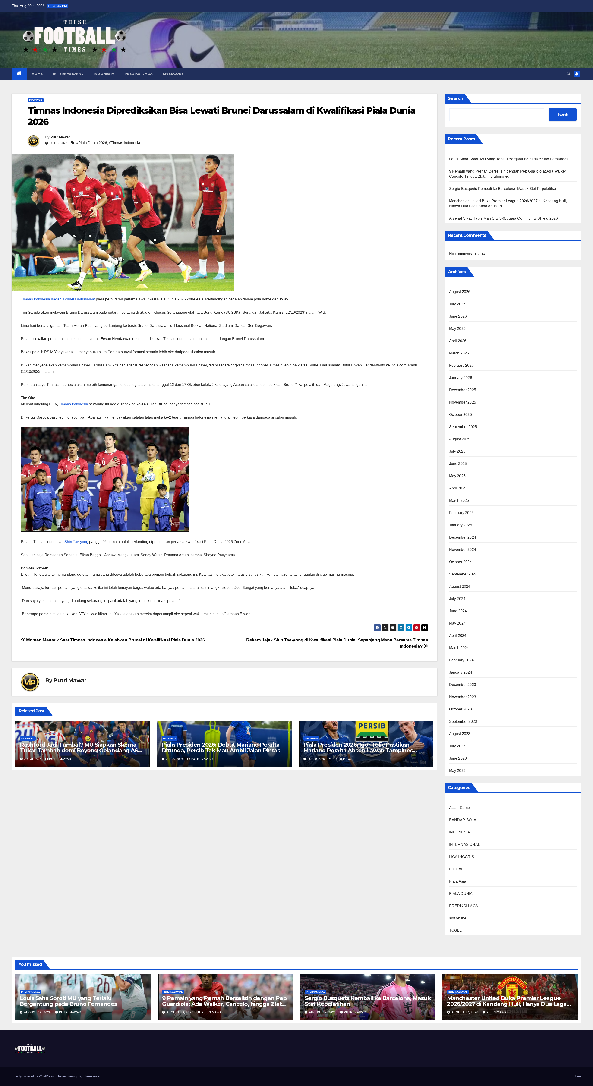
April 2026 (458, 341)
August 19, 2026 (38, 1012)
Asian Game (459, 808)
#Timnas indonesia (124, 143)
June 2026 (458, 316)
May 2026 (457, 329)
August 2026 (459, 292)
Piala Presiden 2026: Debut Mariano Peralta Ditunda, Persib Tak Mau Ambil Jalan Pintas (221, 747)
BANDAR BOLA (462, 820)
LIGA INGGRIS (461, 857)
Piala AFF (457, 869)
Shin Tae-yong (75, 542)
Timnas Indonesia (73, 404)
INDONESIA (104, 74)
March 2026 (459, 353)
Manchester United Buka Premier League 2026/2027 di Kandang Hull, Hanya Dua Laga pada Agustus (507, 1004)
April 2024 (458, 636)
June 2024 (458, 611)
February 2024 (461, 660)
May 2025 (457, 476)
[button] (568, 74)
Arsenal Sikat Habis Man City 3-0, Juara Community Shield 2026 (503, 218)
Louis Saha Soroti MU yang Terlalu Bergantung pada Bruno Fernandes (508, 159)
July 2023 (457, 746)
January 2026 (460, 378)
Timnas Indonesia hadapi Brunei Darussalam (58, 299)
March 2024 (459, 648)
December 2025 (462, 390)
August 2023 (459, 734)
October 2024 (460, 562)
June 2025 (458, 464)
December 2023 (462, 685)
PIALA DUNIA (461, 894)
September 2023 (463, 721)
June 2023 (458, 758)
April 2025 (458, 488)
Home (577, 1076)
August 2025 (459, 439)
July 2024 (457, 599)
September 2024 (463, 574)
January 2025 (460, 525)
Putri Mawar (60, 137)
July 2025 (457, 451)
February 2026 (461, 365)
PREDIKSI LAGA (139, 74)
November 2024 (462, 550)
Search (455, 98)
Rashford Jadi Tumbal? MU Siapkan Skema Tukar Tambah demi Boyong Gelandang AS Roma (79, 750)
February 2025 (461, 513)
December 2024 (462, 537)
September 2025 (463, 427)
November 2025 (462, 402)
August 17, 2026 (323, 1012)
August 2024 (459, 586)
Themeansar (91, 1076)
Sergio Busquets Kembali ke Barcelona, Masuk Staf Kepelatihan (503, 189)
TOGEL (455, 930)
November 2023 (462, 697)
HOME (37, 74)
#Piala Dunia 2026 (91, 143)
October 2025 (460, 415)
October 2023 (460, 709)
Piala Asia (457, 881)
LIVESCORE (173, 74)
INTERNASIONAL (68, 74)
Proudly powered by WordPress (33, 1076)
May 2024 (457, 623)
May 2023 (457, 771)
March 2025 (459, 500)
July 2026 (457, 304)
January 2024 (460, 672)
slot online (458, 918)
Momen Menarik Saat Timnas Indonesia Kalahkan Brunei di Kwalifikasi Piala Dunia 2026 (115, 640)
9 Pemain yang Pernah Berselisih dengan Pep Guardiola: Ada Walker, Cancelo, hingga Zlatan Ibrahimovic (225, 1004)
